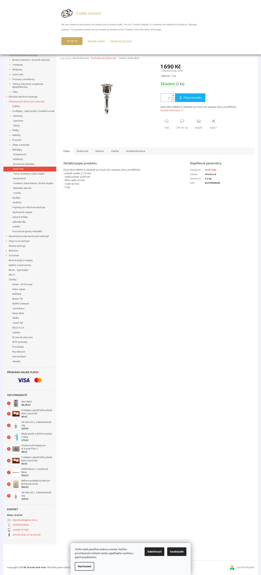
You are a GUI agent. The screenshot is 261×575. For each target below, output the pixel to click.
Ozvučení (14, 255)
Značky (13, 279)
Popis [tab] (67, 151)
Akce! (12, 275)
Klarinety (18, 116)
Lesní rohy (17, 74)
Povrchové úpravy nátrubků (27, 231)
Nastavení (84, 566)
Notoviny (13, 250)
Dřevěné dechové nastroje (23, 97)
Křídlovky (17, 69)
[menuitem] (29, 284)
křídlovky (18, 159)
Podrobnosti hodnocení (103, 58)
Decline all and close (121, 41)
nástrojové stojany (22, 212)
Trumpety (17, 65)
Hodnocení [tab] (82, 151)
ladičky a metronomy (20, 265)
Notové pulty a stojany (21, 260)
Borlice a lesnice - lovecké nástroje (31, 60)
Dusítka (16, 198)
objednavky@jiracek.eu (24, 520)
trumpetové (19, 154)
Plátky (15, 130)
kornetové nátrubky (24, 164)
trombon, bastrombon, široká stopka (33, 183)
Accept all (72, 41)
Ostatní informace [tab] (135, 151)
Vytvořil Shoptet (245, 567)
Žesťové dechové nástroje (23, 55)
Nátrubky (17, 150)
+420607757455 (20, 530)
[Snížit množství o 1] (173, 100)
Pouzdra (16, 140)
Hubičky (16, 135)
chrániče (17, 202)
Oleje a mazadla (20, 145)
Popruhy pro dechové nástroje (28, 207)
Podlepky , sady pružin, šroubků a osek (33, 111)
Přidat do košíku (193, 97)
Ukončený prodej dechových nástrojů (29, 236)
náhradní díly (19, 222)
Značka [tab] (115, 151)
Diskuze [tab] (99, 151)
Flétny (16, 125)
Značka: (129, 58)
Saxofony (18, 121)
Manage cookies (96, 41)
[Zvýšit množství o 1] (173, 96)
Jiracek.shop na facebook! (26, 535)
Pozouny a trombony (23, 79)
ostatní (17, 193)
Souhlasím (177, 552)
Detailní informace (170, 110)
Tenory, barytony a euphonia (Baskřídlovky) (27, 85)
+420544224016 (20, 525)
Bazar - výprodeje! (18, 270)
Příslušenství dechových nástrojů (26, 101)
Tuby (15, 92)
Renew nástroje (17, 246)
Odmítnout (154, 552)
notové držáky (20, 217)
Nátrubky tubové (22, 188)
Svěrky (16, 106)
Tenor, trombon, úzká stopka (28, 174)
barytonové (19, 178)
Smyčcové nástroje (19, 241)
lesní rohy (18, 169)
